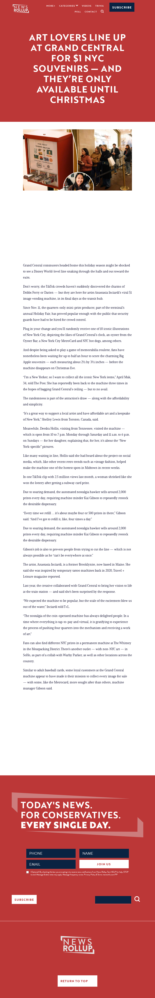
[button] (68, 5)
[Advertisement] (77, 228)
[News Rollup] (21, 8)
